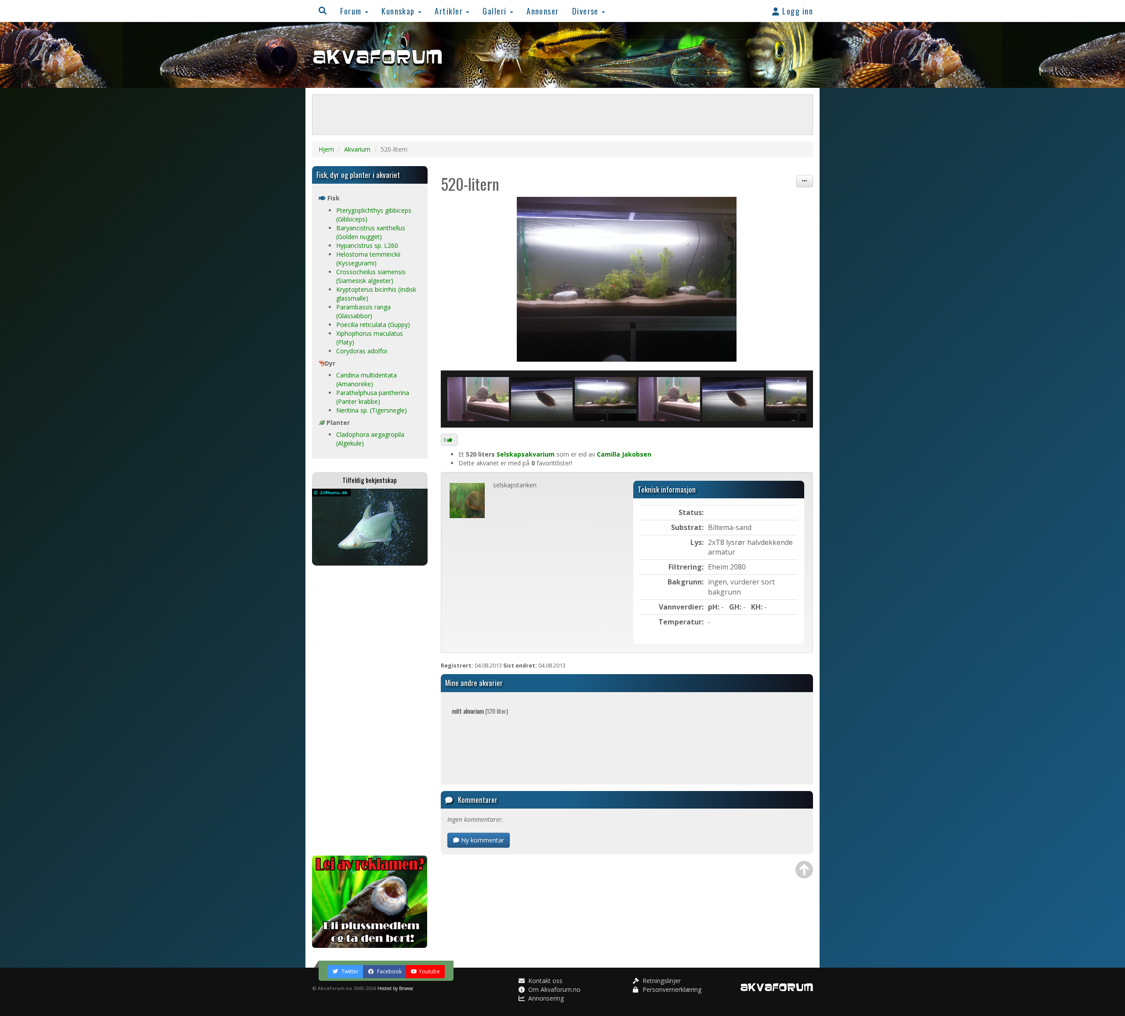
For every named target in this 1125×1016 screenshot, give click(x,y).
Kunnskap (399, 11)
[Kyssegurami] (478, 399)
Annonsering (545, 998)
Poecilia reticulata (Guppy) (373, 324)
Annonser (542, 11)
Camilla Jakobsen (624, 454)
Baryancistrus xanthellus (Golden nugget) (370, 232)
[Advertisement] (370, 710)
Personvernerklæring (671, 989)
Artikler (450, 11)
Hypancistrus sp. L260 (367, 245)
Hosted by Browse (395, 988)
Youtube (429, 971)
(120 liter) (480, 710)
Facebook (389, 971)
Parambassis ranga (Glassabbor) (363, 311)
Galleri (496, 11)
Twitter (349, 971)
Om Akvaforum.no (553, 989)
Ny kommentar (481, 840)
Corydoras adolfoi (361, 351)
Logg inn (796, 11)
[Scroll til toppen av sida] (804, 869)
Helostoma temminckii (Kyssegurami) (368, 258)
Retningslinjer (661, 980)
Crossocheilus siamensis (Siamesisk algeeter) (371, 276)
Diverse (586, 11)
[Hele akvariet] (627, 279)
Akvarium (357, 149)
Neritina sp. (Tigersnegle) (371, 410)
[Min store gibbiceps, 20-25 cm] (605, 399)
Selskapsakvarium (526, 454)
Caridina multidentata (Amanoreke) (366, 379)
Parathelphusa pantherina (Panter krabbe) (372, 397)
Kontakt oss (544, 980)
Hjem (326, 149)
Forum (352, 11)
